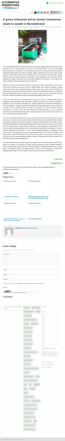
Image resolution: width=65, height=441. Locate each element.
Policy (25, 388)
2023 (43, 319)
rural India (26, 401)
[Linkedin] (7, 173)
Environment (27, 364)
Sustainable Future (28, 413)
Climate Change (28, 340)
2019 (43, 329)
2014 (43, 342)
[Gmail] (9, 173)
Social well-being (36, 401)
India (25, 384)
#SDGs (38, 311)
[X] (5, 173)
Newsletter (49, 362)
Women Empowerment (29, 425)
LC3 (30, 384)
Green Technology (28, 376)
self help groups (36, 27)
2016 (43, 337)
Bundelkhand (34, 323)
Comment (6, 254)
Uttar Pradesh (27, 421)
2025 (43, 314)
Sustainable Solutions (29, 417)
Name (6, 270)
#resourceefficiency (29, 311)
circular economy (28, 332)
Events (52, 364)
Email (6, 274)
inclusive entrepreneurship (30, 380)
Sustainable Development (30, 409)
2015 (43, 340)
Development (27, 348)
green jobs (26, 372)
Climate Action (27, 336)
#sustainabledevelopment (30, 319)
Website (6, 279)
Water (35, 421)
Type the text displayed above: (18, 292)
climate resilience (28, 344)
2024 (43, 316)
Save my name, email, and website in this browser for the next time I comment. (24, 283)
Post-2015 (32, 388)
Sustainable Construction (30, 405)
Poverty (26, 393)
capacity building (28, 328)
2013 (43, 345)
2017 (43, 335)
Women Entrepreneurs (29, 429)
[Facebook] (4, 173)
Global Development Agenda (31, 368)
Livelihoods (36, 384)
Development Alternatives (29, 228)
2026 (43, 311)
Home (32, 12)
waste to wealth (44, 27)
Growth (37, 376)
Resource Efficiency (29, 397)
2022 (43, 321)
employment (27, 356)
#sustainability (27, 315)
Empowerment (21, 27)
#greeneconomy (36, 307)
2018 (43, 332)
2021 (43, 324)
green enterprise (28, 27)
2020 (43, 327)
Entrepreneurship (28, 360)
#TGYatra (26, 323)
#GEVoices (27, 307)
